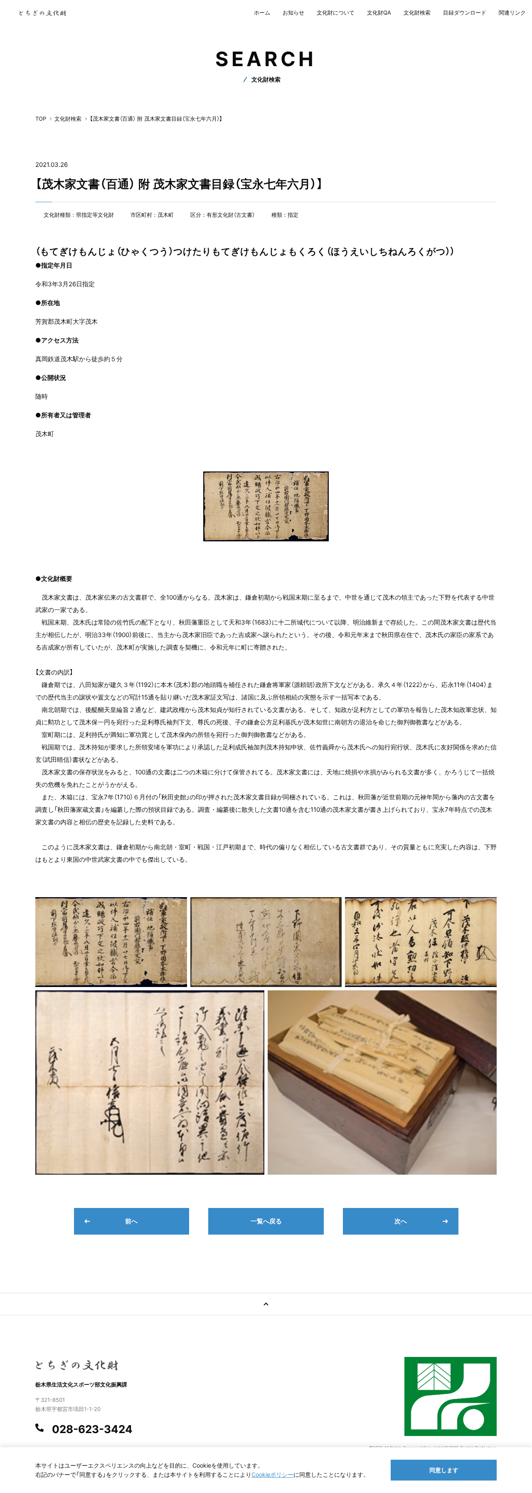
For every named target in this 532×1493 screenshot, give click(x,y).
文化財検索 (417, 12)
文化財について (336, 12)
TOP (40, 118)
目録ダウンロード (464, 12)
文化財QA (379, 12)
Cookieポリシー (272, 1474)
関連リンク (512, 12)
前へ (131, 1221)
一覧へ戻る (266, 1221)
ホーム (262, 12)
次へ (400, 1221)
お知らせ (293, 12)
